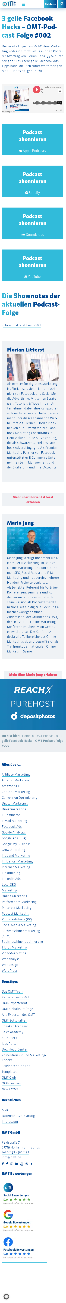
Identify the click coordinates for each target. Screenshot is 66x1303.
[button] (6, 1296)
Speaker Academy (15, 1026)
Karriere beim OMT (15, 997)
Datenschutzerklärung (18, 1116)
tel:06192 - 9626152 (15, 1152)
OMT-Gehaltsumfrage (17, 1009)
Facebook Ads (12, 827)
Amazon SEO (11, 786)
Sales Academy (12, 1032)
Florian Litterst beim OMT (22, 325)
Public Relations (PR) (17, 919)
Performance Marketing (19, 902)
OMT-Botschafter (14, 1020)
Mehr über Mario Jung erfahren (33, 675)
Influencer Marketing (17, 861)
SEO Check (9, 1038)
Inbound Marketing (16, 856)
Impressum (10, 1122)
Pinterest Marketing (17, 908)
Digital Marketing (15, 803)
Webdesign (10, 965)
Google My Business (16, 844)
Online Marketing (14, 896)
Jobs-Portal (10, 1044)
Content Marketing (16, 792)
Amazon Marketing (16, 780)
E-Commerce (11, 815)
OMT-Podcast (45, 736)
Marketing (9, 890)
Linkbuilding (11, 873)
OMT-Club (9, 1077)
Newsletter (10, 1089)
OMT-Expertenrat (14, 1003)
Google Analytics (14, 832)
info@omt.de (11, 1157)
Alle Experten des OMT (18, 1015)
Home (26, 736)
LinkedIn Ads (11, 879)
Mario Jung (20, 523)
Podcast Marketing (15, 913)
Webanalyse (11, 959)
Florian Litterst (26, 349)
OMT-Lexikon (11, 1083)
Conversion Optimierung (19, 798)
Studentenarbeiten (16, 1066)
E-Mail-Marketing (14, 821)
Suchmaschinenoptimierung (22, 942)
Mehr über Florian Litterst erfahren (33, 499)
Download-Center (14, 1049)
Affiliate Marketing (16, 774)
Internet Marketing (16, 867)
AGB (5, 1110)
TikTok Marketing (14, 947)
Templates (9, 1072)
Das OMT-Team (12, 991)
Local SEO (9, 884)
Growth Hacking (13, 850)
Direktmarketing (14, 809)
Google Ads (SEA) (14, 838)
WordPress (9, 971)
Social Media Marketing (19, 925)
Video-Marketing (14, 953)
